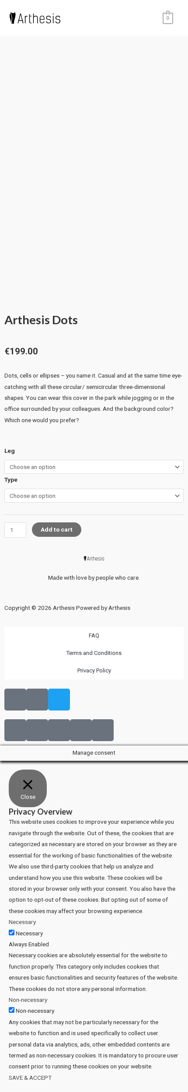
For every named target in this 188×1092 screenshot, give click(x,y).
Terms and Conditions (94, 653)
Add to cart (57, 529)
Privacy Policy (94, 670)
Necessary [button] (22, 921)
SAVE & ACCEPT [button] (30, 1077)
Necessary (29, 933)
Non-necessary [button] (28, 999)
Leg (9, 450)
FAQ (94, 635)
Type (10, 479)
